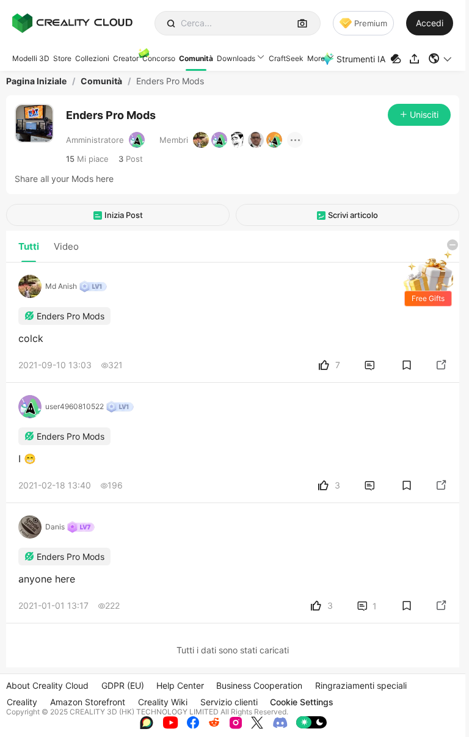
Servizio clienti (229, 702)
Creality (22, 702)
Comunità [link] (101, 81)
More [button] (316, 58)
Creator (126, 58)
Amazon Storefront (87, 702)
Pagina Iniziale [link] (36, 81)
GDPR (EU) (122, 685)
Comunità (196, 58)
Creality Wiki (162, 702)
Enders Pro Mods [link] (170, 81)
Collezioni (92, 58)
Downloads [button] (236, 58)
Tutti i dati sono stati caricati (232, 650)
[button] (440, 59)
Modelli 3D (30, 58)
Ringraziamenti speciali (361, 685)
